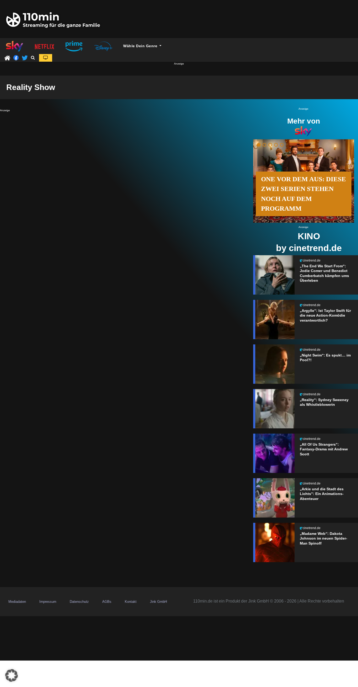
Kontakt (131, 602)
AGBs (106, 602)
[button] (33, 57)
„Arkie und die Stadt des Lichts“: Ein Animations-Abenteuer (322, 494)
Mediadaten (17, 602)
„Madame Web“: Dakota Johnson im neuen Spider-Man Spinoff (323, 538)
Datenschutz (79, 602)
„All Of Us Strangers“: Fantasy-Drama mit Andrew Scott (324, 449)
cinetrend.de (312, 260)
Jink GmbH (158, 602)
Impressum (47, 602)
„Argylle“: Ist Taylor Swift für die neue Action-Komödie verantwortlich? (325, 315)
